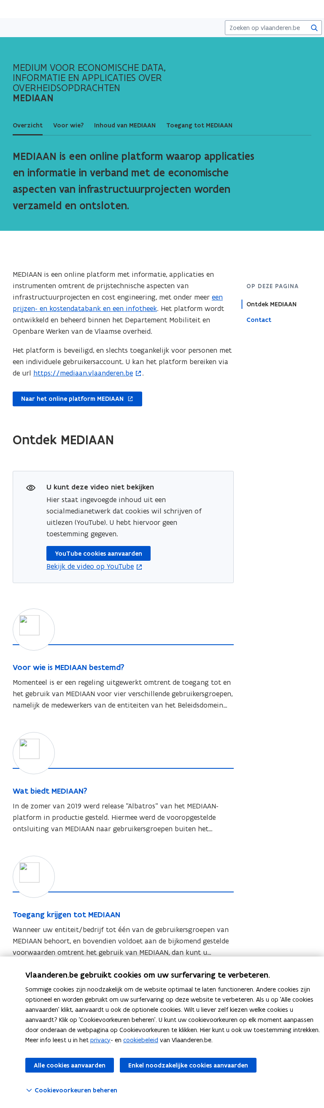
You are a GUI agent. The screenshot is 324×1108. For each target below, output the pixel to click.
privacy (100, 1040)
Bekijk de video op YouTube (90, 566)
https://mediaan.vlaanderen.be (83, 373)
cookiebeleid (140, 1040)
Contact (258, 320)
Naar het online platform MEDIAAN (68, 399)
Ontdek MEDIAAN (271, 304)
